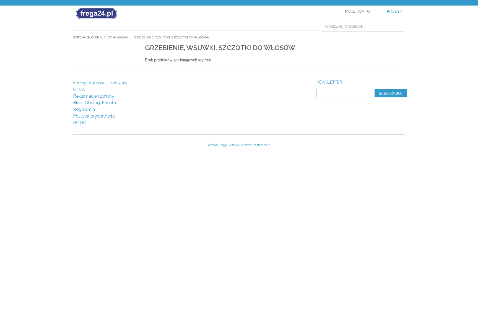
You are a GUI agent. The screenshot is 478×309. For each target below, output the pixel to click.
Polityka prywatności (94, 116)
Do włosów (118, 37)
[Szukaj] (399, 26)
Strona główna (87, 37)
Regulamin (84, 109)
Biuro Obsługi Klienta (94, 102)
